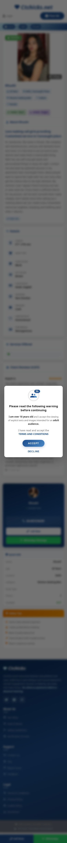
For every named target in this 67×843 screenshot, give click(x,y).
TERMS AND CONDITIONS (33, 434)
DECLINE (33, 451)
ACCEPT (33, 443)
